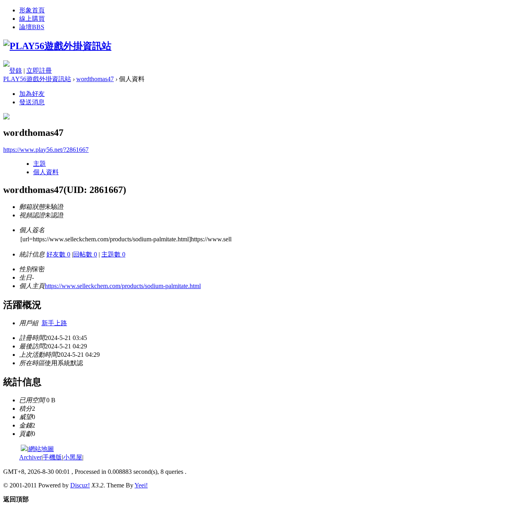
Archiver (30, 457)
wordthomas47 (95, 79)
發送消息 (32, 102)
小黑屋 (72, 457)
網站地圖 (41, 448)
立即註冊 (39, 70)
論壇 (31, 27)
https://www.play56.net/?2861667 (46, 149)
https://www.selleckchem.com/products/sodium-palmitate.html (123, 285)
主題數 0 (113, 254)
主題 (39, 163)
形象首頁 (32, 10)
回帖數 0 (85, 254)
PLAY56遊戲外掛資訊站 (37, 79)
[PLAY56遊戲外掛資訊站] (57, 46)
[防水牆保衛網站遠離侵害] (24, 448)
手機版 (52, 457)
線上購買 (32, 18)
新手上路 (54, 323)
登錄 (15, 70)
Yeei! (141, 485)
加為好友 (32, 93)
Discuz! (80, 485)
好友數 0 (58, 254)
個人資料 (46, 172)
